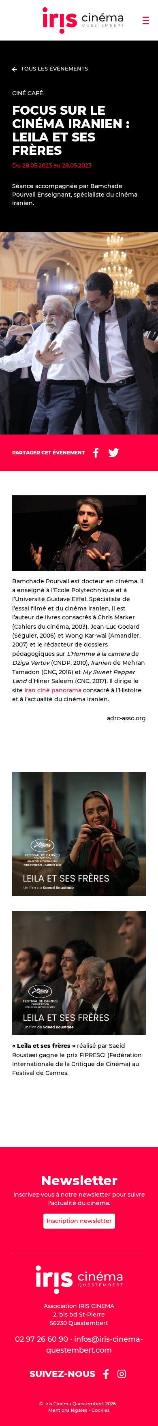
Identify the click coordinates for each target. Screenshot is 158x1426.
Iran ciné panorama (52, 690)
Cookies (101, 1410)
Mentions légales (68, 1410)
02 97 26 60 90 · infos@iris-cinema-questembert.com (79, 1345)
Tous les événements (54, 68)
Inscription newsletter (79, 1221)
